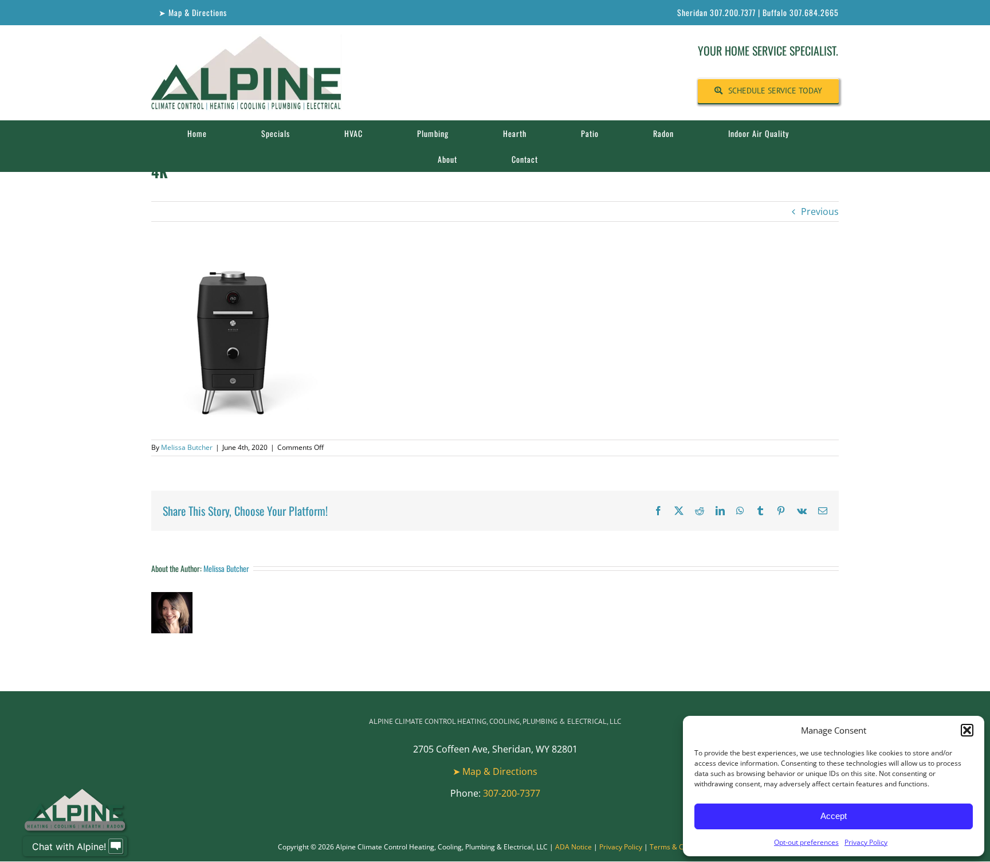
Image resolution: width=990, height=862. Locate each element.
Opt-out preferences (806, 842)
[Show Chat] (115, 847)
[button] (967, 730)
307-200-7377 (511, 793)
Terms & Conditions (681, 847)
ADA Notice (573, 847)
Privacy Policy (865, 842)
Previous (820, 211)
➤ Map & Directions (495, 771)
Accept (833, 816)
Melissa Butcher (187, 447)
